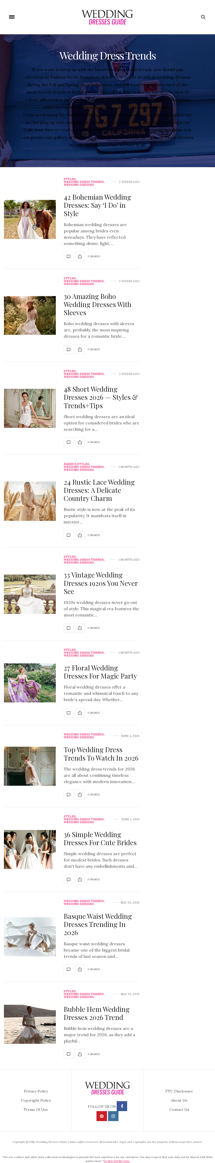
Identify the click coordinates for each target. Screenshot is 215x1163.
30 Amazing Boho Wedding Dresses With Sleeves (97, 304)
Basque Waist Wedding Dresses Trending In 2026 (98, 924)
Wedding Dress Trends (84, 182)
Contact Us (179, 1109)
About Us (179, 1100)
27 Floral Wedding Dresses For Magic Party (100, 671)
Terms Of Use (36, 1109)
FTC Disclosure (179, 1091)
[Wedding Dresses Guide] (107, 17)
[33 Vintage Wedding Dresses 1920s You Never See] (30, 594)
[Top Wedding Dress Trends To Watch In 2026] (30, 766)
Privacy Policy (36, 1091)
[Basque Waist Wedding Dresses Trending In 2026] (30, 937)
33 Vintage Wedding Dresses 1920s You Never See (101, 583)
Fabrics (70, 464)
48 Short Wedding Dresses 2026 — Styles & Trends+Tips (101, 397)
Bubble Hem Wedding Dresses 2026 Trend (97, 1013)
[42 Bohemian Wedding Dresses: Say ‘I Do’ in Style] (30, 219)
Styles (70, 179)
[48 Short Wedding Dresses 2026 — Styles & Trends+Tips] (30, 408)
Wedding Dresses (79, 184)
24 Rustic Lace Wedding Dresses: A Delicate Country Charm (99, 490)
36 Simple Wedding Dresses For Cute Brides (100, 838)
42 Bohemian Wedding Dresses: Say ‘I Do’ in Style (97, 205)
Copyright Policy (36, 1100)
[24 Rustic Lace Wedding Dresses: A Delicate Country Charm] (30, 501)
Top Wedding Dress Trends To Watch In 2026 (101, 753)
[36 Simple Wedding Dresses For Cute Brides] (30, 849)
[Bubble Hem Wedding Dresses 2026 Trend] (30, 1024)
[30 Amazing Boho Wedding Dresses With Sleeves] (30, 315)
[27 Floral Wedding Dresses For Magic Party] (30, 683)
